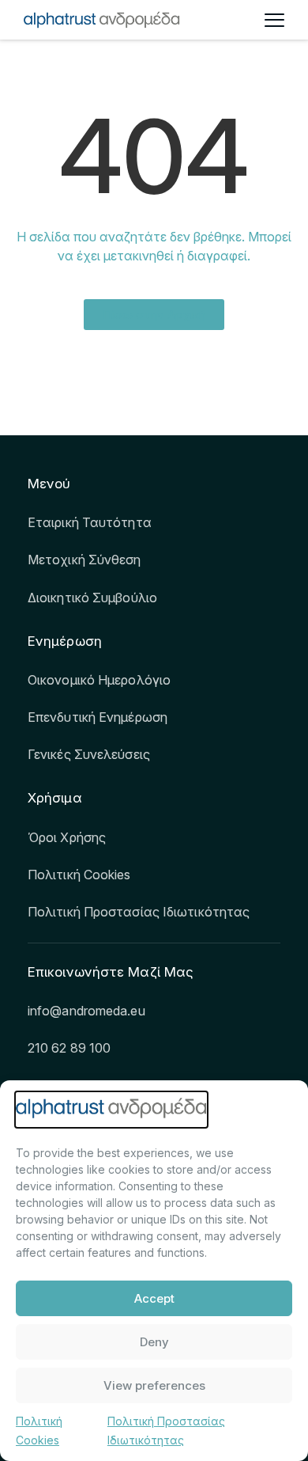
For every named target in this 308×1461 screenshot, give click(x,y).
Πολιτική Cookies (79, 874)
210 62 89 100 (69, 1048)
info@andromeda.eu (86, 1011)
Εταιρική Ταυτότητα (90, 522)
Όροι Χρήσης (67, 837)
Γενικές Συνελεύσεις (89, 754)
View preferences (154, 1385)
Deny (154, 1341)
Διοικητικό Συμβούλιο (92, 597)
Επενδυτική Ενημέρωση (97, 717)
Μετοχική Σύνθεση (84, 559)
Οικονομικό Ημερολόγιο (99, 680)
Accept (154, 1298)
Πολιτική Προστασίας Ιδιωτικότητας (139, 912)
